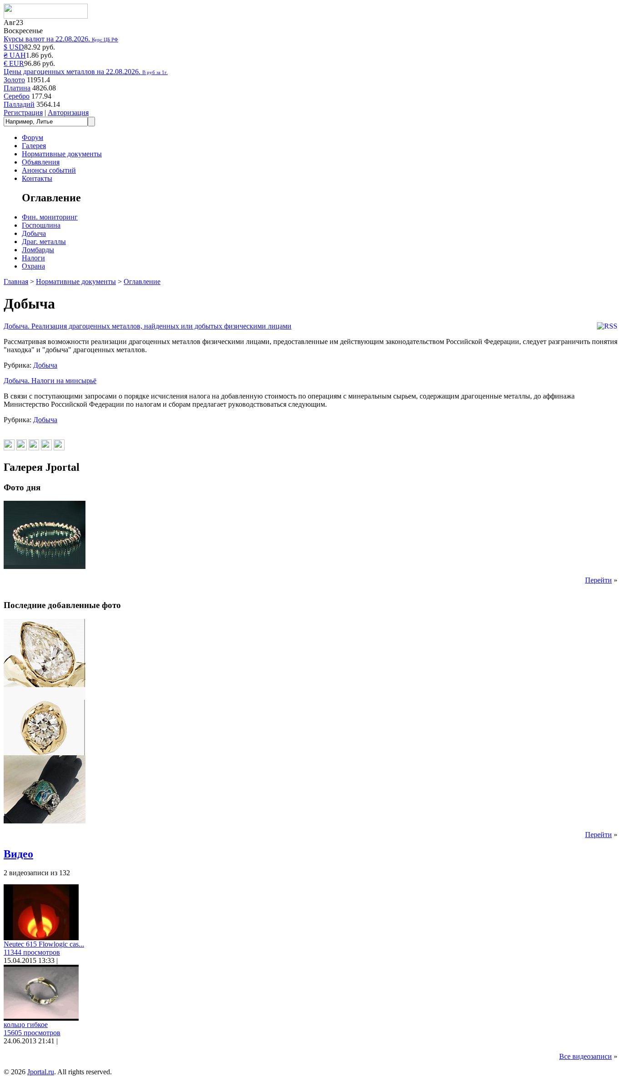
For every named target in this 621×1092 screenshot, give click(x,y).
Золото (14, 80)
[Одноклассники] (21, 448)
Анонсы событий (49, 170)
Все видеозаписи (585, 1056)
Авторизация (68, 112)
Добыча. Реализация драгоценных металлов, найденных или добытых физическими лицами (147, 326)
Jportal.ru (40, 1072)
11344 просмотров (32, 952)
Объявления (41, 162)
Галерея (34, 146)
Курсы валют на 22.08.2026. (61, 39)
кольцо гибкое (26, 1024)
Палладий (19, 104)
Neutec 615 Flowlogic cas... (44, 944)
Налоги (33, 258)
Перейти (598, 580)
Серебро (17, 96)
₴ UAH (15, 55)
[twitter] (59, 448)
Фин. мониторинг (50, 217)
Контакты (37, 178)
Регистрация (23, 112)
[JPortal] (46, 16)
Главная (16, 281)
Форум (32, 137)
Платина (17, 88)
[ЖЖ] (34, 448)
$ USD (14, 47)
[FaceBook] (46, 448)
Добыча (34, 233)
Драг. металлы (44, 241)
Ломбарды (38, 250)
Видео (18, 854)
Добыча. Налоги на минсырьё (50, 380)
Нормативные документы (62, 154)
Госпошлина (41, 225)
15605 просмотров (32, 1033)
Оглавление (142, 281)
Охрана (33, 266)
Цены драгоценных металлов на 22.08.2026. (86, 71)
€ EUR (14, 63)
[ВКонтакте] (9, 448)
